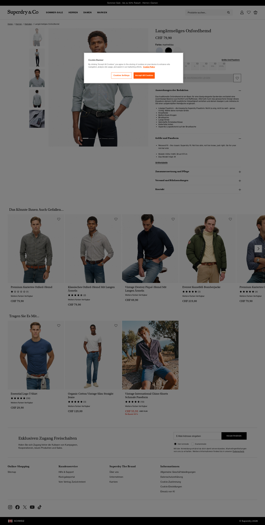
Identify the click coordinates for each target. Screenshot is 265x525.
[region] (133, 68)
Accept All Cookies (144, 75)
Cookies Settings (121, 75)
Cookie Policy (149, 67)
